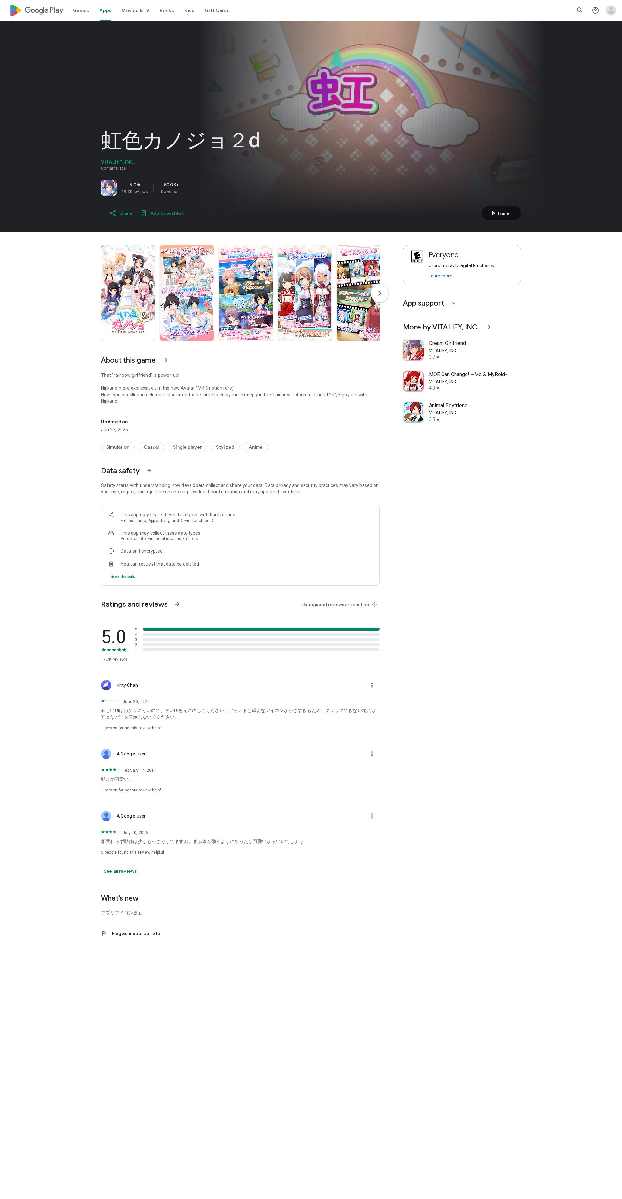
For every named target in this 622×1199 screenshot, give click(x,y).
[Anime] (256, 447)
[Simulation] (118, 447)
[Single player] (187, 447)
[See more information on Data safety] (149, 470)
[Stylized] (225, 447)
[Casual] (151, 447)
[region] (191, 188)
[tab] (81, 10)
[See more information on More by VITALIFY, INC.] (488, 327)
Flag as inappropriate (130, 933)
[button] (128, 293)
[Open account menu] (611, 10)
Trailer (500, 213)
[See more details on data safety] (123, 576)
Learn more (440, 276)
